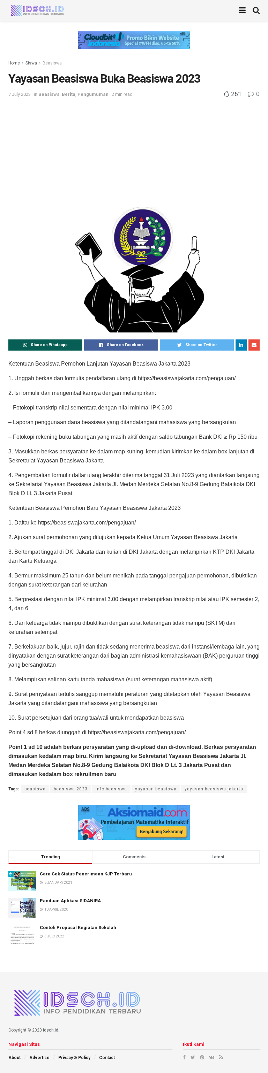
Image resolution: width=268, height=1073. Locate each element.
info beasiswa (111, 789)
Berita (68, 94)
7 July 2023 (19, 94)
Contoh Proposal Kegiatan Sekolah (78, 927)
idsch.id (50, 1030)
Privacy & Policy (74, 1057)
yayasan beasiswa (156, 789)
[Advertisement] (134, 151)
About (14, 1057)
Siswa (31, 63)
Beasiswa (52, 63)
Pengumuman (93, 94)
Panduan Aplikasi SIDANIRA (70, 900)
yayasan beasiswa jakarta (214, 789)
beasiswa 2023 (71, 789)
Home (14, 63)
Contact (107, 1057)
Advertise (39, 1057)
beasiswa (35, 789)
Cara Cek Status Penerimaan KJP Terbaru (86, 873)
